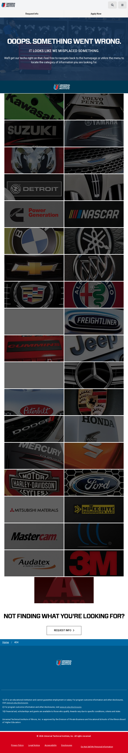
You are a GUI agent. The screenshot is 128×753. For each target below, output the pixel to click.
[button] (123, 748)
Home (5, 642)
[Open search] (112, 5)
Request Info (31, 13)
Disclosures (66, 745)
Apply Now (96, 13)
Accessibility (51, 745)
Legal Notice (34, 745)
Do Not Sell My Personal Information (97, 747)
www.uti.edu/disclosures (17, 703)
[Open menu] (122, 5)
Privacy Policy (17, 745)
